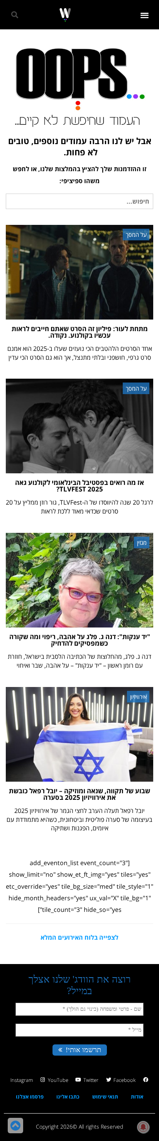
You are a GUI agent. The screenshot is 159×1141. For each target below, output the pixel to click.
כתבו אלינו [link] (68, 1096)
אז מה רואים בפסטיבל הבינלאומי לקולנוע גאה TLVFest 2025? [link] (79, 485)
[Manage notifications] (143, 1127)
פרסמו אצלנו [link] (30, 1096)
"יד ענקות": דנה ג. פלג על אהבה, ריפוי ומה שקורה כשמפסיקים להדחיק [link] (79, 640)
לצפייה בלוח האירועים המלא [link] (79, 937)
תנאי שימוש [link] (105, 1096)
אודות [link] (137, 1096)
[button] (145, 15)
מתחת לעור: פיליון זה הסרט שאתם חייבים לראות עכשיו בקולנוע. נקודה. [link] (80, 332)
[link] (65, 15)
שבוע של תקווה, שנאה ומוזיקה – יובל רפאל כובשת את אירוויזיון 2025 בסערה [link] (79, 794)
